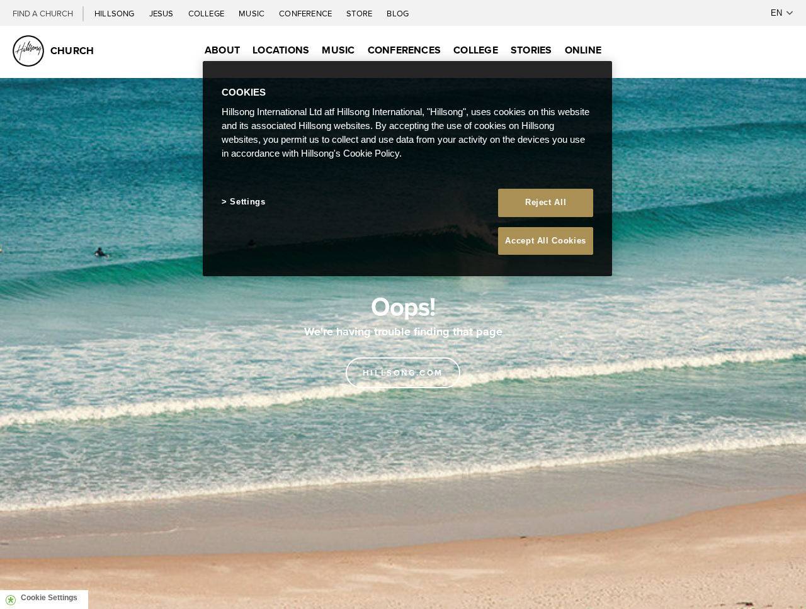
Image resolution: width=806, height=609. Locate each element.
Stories (531, 50)
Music (252, 13)
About (222, 50)
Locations (281, 50)
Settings (247, 201)
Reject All (546, 202)
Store (360, 13)
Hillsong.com (403, 373)
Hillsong (115, 13)
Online (583, 50)
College (207, 13)
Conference (306, 13)
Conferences (404, 50)
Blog (398, 13)
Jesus (162, 13)
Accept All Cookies (545, 240)
